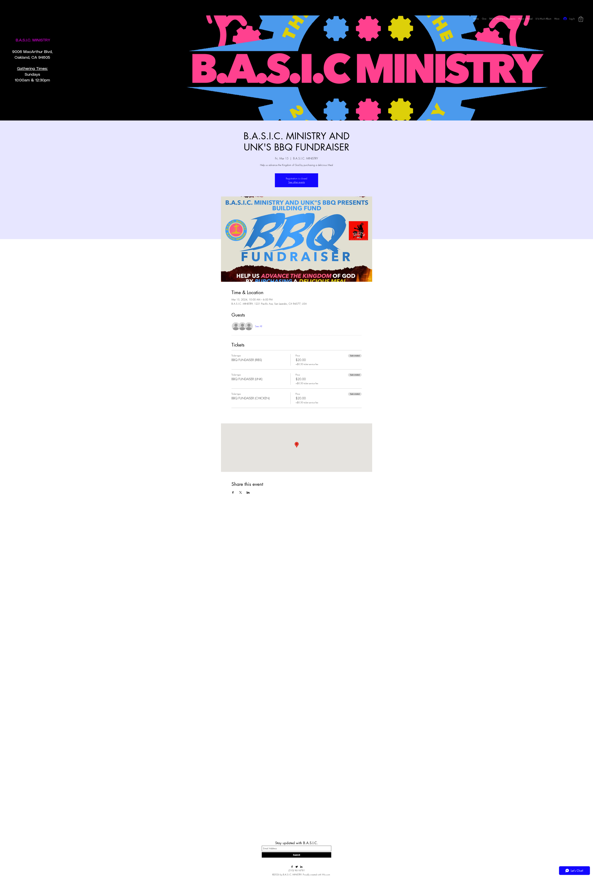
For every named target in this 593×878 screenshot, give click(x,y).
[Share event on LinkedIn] (248, 492)
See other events (296, 182)
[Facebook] (292, 866)
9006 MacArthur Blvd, (32, 52)
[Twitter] (296, 866)
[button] (580, 19)
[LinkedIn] (301, 866)
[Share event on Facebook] (232, 492)
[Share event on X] (240, 492)
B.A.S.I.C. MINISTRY (33, 40)
